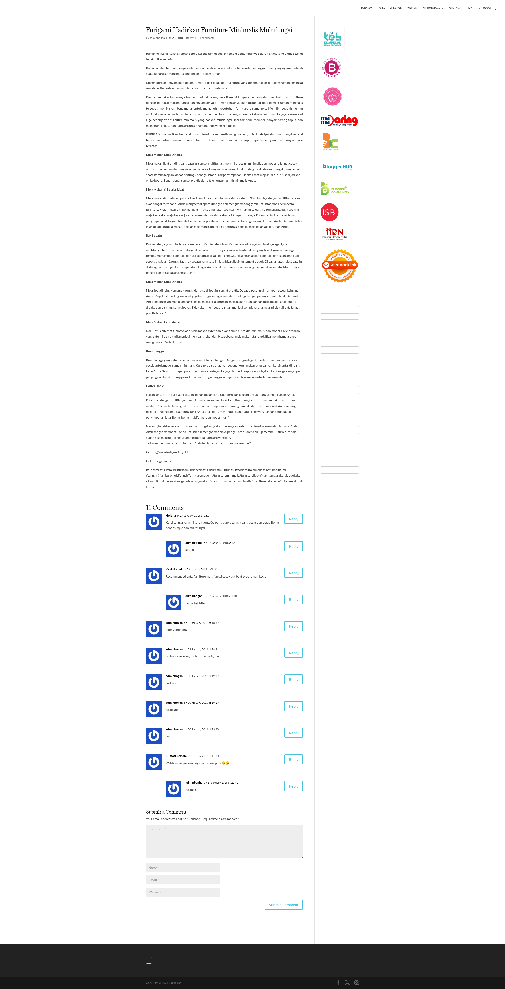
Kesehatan (455, 8)
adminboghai (158, 37)
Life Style (396, 8)
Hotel (381, 8)
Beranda (366, 8)
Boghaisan (175, 982)
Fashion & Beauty (432, 8)
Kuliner (412, 8)
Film (469, 8)
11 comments (206, 37)
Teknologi (484, 8)
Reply (293, 519)
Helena (171, 515)
